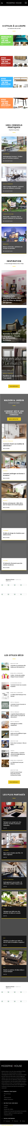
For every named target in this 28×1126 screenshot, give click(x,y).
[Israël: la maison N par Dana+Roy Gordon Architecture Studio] (5, 773)
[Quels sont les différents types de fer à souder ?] (5, 734)
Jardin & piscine (8, 214)
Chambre (5, 293)
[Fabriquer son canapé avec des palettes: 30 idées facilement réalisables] (14, 809)
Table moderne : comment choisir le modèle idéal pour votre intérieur (18, 754)
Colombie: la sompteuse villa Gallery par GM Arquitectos (18, 666)
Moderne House (10, 579)
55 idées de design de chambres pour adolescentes (13, 534)
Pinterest (16, 1121)
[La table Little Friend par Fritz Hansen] (5, 695)
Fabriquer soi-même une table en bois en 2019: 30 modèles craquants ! (14, 941)
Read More (6, 448)
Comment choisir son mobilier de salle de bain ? (13, 444)
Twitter (23, 1121)
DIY (4, 819)
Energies (6, 244)
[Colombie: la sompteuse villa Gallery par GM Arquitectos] (5, 666)
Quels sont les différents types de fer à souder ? (18, 734)
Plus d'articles (14, 386)
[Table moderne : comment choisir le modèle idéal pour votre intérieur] (5, 753)
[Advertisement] (14, 14)
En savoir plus (8, 160)
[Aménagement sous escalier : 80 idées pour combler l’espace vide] (14, 869)
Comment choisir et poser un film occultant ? (18, 705)
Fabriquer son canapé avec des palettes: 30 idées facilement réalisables (12, 823)
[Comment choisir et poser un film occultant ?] (5, 705)
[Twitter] (20, 1121)
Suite (5, 828)
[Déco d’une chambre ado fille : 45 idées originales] (14, 840)
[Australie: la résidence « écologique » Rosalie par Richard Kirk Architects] (14, 325)
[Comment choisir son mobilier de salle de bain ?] (14, 431)
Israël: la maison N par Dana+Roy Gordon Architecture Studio (16, 773)
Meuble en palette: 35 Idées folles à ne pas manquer (13, 970)
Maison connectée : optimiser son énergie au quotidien (12, 247)
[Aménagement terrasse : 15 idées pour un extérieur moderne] (14, 143)
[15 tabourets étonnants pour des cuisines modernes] (14, 550)
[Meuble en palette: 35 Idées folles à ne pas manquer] (14, 957)
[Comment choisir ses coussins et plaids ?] (5, 686)
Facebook (7, 1121)
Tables (12, 750)
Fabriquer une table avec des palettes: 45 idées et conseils (12, 912)
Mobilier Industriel (18, 579)
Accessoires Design (16, 682)
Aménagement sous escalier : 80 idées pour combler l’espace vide (12, 883)
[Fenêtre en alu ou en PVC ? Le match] (14, 363)
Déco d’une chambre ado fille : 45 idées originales (13, 853)
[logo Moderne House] (14, 2)
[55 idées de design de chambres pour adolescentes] (14, 520)
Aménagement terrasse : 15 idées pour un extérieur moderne (12, 157)
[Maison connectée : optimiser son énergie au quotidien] (14, 234)
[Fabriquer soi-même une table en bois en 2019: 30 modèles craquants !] (14, 928)
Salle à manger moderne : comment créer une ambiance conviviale (13, 187)
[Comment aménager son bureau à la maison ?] (14, 460)
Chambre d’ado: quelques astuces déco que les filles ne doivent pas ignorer (12, 299)
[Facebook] (4, 1121)
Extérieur (6, 153)
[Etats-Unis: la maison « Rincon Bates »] (5, 744)
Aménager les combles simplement (16, 724)
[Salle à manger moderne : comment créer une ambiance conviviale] (14, 174)
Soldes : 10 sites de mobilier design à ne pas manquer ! (18, 675)
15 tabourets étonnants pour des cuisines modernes (12, 564)
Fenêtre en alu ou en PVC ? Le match (13, 377)
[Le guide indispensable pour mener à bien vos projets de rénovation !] (5, 715)
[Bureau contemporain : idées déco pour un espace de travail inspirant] (14, 490)
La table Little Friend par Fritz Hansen (18, 695)
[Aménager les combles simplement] (5, 724)
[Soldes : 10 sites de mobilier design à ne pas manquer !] (5, 676)
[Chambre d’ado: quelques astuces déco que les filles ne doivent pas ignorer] (14, 287)
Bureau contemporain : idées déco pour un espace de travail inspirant (13, 504)
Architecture (7, 331)
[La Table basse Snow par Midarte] (5, 763)
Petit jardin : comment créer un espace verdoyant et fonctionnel (12, 217)
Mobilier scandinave (18, 986)
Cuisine (5, 560)
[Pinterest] (12, 1121)
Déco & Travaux (8, 373)
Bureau (5, 470)
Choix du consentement (7, 1125)
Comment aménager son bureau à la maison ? (14, 474)
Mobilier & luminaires (17, 673)
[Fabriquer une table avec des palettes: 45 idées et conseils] (14, 898)
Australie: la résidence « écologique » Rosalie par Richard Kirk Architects (11, 337)
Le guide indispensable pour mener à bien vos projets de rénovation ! (18, 715)
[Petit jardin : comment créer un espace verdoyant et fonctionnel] (14, 204)
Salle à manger (8, 183)
